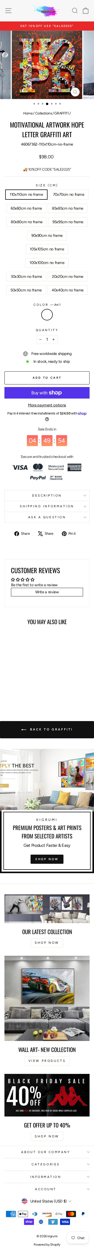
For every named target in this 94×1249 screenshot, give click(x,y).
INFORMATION (45, 1177)
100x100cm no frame (47, 262)
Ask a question (47, 517)
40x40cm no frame (68, 290)
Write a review (47, 592)
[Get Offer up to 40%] (47, 1095)
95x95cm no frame (67, 222)
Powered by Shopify (47, 1244)
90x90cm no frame (47, 235)
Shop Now (46, 859)
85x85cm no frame (67, 208)
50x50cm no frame (26, 290)
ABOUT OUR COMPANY (45, 1152)
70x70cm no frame (68, 194)
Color (46, 305)
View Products (47, 1061)
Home (28, 113)
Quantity (47, 330)
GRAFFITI (61, 113)
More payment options (47, 405)
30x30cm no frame (26, 276)
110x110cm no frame (26, 194)
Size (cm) (47, 185)
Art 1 (47, 314)
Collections (43, 113)
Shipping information (47, 506)
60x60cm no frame (26, 208)
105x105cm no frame (47, 249)
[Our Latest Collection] (47, 908)
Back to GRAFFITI (50, 729)
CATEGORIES (46, 1164)
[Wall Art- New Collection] (47, 998)
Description (47, 495)
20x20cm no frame (67, 276)
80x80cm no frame (27, 222)
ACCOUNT (45, 1189)
